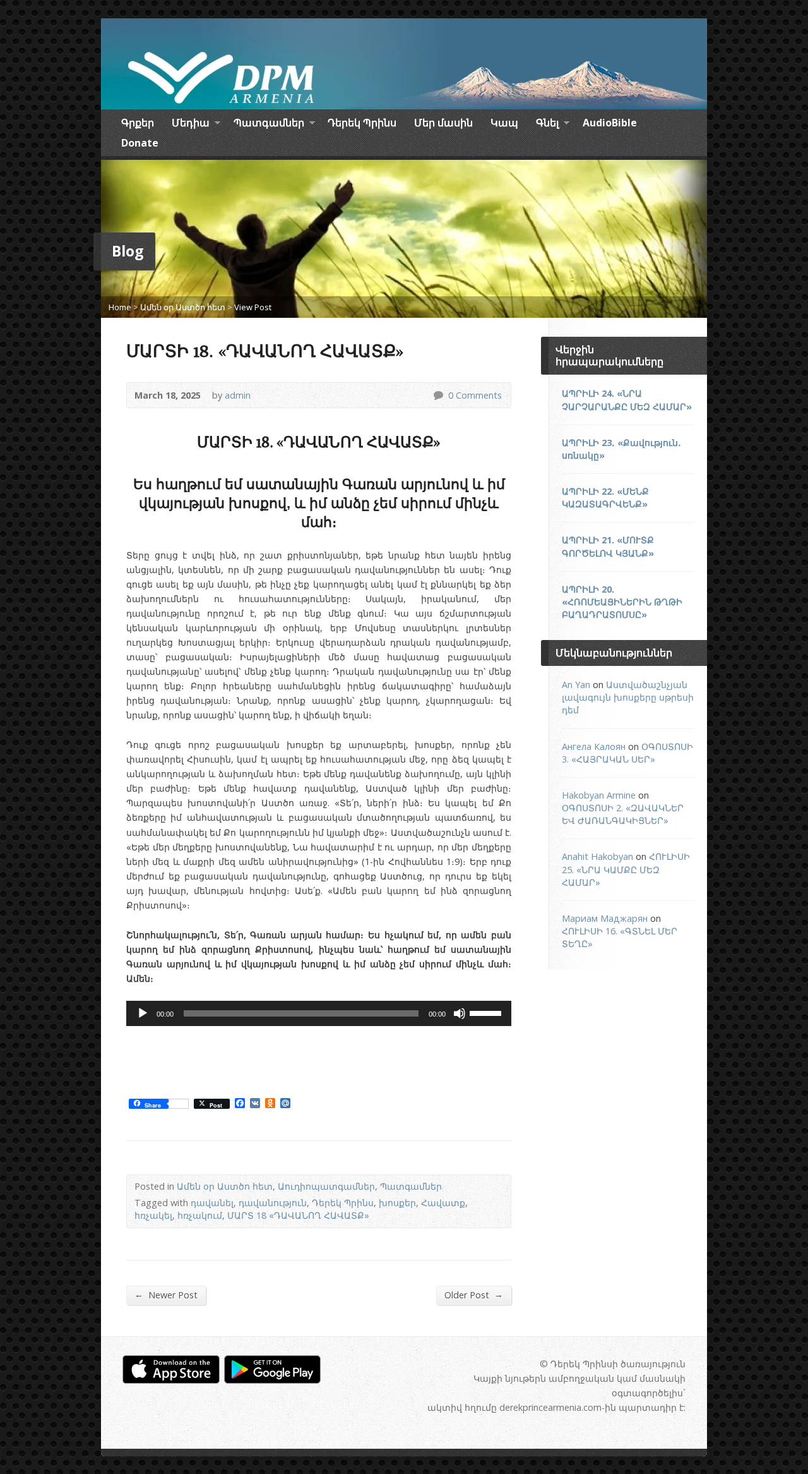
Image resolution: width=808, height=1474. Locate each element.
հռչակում (199, 1215)
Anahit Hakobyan (597, 856)
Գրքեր (137, 123)
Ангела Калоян (594, 746)
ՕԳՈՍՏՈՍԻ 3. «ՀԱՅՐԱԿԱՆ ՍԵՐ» (627, 752)
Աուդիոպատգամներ (326, 1186)
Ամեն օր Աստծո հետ (182, 307)
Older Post (473, 1294)
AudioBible (610, 123)
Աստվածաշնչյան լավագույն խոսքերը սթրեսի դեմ (628, 697)
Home (120, 307)
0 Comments (438, 395)
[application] (318, 1013)
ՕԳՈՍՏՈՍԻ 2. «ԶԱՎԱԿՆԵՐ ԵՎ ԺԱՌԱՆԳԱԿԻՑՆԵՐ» (623, 814)
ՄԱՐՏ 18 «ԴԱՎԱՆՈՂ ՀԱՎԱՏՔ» (298, 1215)
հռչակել (153, 1215)
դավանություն (273, 1203)
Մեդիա (191, 124)
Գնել (547, 124)
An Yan (576, 685)
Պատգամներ (269, 124)
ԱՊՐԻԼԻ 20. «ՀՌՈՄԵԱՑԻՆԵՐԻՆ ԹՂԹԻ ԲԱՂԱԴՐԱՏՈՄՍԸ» (622, 601)
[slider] (487, 1012)
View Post (252, 307)
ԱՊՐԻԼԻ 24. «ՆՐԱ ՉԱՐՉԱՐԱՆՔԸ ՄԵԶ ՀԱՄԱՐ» (627, 399)
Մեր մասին (443, 123)
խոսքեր (397, 1203)
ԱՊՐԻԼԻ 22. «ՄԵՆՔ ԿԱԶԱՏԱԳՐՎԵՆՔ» (605, 497)
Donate (139, 143)
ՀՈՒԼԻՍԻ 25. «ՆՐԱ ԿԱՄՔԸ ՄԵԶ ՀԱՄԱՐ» (626, 869)
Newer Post (166, 1294)
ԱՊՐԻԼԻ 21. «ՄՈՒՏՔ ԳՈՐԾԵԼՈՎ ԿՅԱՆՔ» (608, 546)
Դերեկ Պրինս (362, 123)
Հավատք (443, 1203)
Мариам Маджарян (605, 918)
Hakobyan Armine (599, 795)
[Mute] (459, 1013)
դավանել (212, 1203)
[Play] (142, 1013)
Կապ (504, 123)
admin (238, 395)
